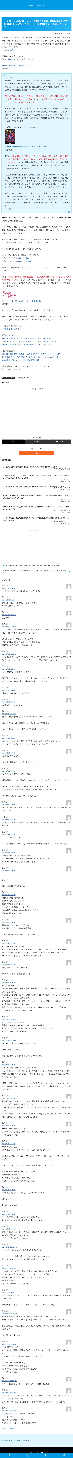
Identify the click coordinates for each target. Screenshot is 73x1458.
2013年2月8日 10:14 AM (9, 615)
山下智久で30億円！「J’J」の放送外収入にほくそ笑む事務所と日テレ (28, 341)
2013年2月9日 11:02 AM (9, 1098)
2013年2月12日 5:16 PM (9, 1411)
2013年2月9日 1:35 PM (8, 1126)
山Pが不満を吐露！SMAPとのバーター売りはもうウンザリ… (25, 344)
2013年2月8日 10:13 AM (9, 600)
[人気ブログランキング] (5, 383)
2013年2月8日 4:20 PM (8, 870)
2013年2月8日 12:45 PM (9, 714)
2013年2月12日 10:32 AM (9, 1392)
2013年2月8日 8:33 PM (8, 964)
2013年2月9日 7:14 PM (8, 1144)
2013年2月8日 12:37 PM (9, 702)
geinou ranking (23, 258)
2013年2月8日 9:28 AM (8, 588)
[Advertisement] (36, 411)
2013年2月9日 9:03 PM (8, 1214)
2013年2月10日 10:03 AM (9, 1247)
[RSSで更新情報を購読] (36, 453)
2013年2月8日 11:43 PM (9, 1019)
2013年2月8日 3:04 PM (8, 771)
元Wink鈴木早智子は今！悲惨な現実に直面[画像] (20, 360)
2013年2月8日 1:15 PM (8, 753)
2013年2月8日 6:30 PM (8, 922)
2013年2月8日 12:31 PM (9, 690)
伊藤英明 (20, 378)
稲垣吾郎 (5, 329)
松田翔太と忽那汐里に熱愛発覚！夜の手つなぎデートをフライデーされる (30, 354)
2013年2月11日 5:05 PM (9, 1344)
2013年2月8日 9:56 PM (8, 982)
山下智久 (14, 329)
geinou (20, 261)
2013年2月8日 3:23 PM (8, 819)
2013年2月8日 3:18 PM (8, 804)
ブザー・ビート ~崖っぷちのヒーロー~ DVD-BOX (21, 301)
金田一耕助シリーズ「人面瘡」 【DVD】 (17, 66)
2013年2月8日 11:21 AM (9, 654)
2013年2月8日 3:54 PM (8, 834)
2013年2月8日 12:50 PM (9, 738)
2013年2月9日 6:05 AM (8, 1065)
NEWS (5, 378)
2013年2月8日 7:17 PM (8, 943)
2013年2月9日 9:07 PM (8, 1229)
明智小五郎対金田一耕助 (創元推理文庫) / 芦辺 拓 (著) (25, 147)
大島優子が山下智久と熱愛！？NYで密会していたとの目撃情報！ (27, 338)
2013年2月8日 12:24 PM (9, 669)
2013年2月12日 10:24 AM (9, 1381)
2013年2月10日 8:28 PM (9, 1268)
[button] (36, 442)
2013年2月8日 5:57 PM (8, 895)
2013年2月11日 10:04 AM (9, 1313)
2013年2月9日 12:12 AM (9, 1040)
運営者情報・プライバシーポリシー (13, 1440)
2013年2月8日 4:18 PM (8, 852)
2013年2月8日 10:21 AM (9, 626)
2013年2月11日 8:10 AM (9, 1292)
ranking (8, 50)
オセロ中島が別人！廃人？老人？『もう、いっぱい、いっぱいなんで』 (29, 357)
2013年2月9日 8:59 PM (8, 1190)
